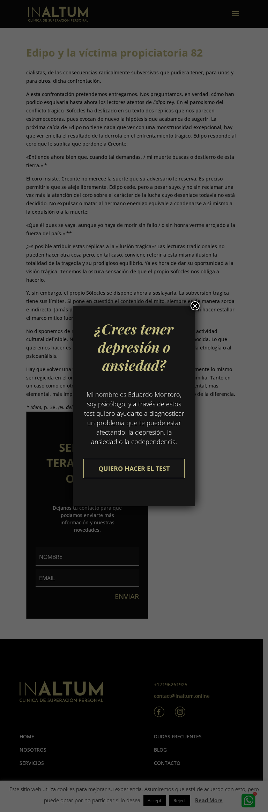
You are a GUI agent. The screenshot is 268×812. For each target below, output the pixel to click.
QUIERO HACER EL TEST (134, 468)
